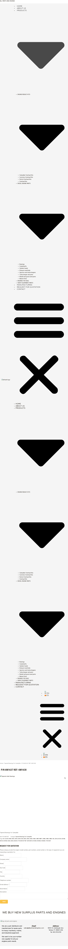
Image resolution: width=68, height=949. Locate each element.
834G (13, 838)
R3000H (43, 840)
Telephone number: (5, 880)
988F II (40, 838)
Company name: (4, 859)
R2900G (39, 840)
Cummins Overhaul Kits (26, 177)
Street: (2, 863)
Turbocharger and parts (26, 274)
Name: (2, 855)
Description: (3, 892)
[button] (39, 347)
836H (28, 838)
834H (16, 838)
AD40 (56, 838)
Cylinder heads (23, 268)
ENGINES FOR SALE (23, 281)
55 (5, 838)
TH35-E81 (48, 840)
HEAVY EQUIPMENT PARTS (25, 283)
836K (31, 838)
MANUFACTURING (24, 285)
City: (1, 872)
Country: (2, 876)
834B (10, 838)
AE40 (12, 840)
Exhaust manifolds (24, 270)
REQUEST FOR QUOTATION (28, 287)
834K (19, 838)
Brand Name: (3, 889)
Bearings (22, 264)
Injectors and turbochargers (27, 272)
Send (3, 901)
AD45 (59, 838)
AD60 (8, 840)
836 (22, 838)
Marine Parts (23, 278)
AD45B (63, 838)
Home (1, 763)
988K (50, 838)
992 (53, 838)
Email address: (4, 884)
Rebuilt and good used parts (27, 276)
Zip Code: (2, 868)
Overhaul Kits (23, 181)
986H (34, 838)
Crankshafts (23, 266)
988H (47, 838)
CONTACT (21, 289)
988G (44, 838)
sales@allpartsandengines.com (34, 928)
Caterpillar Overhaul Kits (26, 175)
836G (25, 838)
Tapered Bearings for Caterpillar (12, 763)
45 (3, 838)
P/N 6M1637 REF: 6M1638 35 (25, 840)
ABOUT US (21, 8)
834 (7, 838)
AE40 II (15, 840)
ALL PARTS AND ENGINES (7, 1)
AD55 (1, 840)
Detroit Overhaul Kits (25, 179)
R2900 (34, 840)
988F (37, 838)
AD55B (5, 840)
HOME (19, 6)
